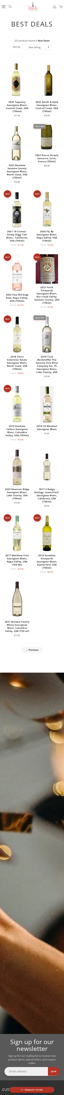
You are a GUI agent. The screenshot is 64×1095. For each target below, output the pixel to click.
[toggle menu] (3, 6)
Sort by (16, 46)
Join (54, 1071)
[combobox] (36, 47)
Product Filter (34, 1090)
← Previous (32, 649)
